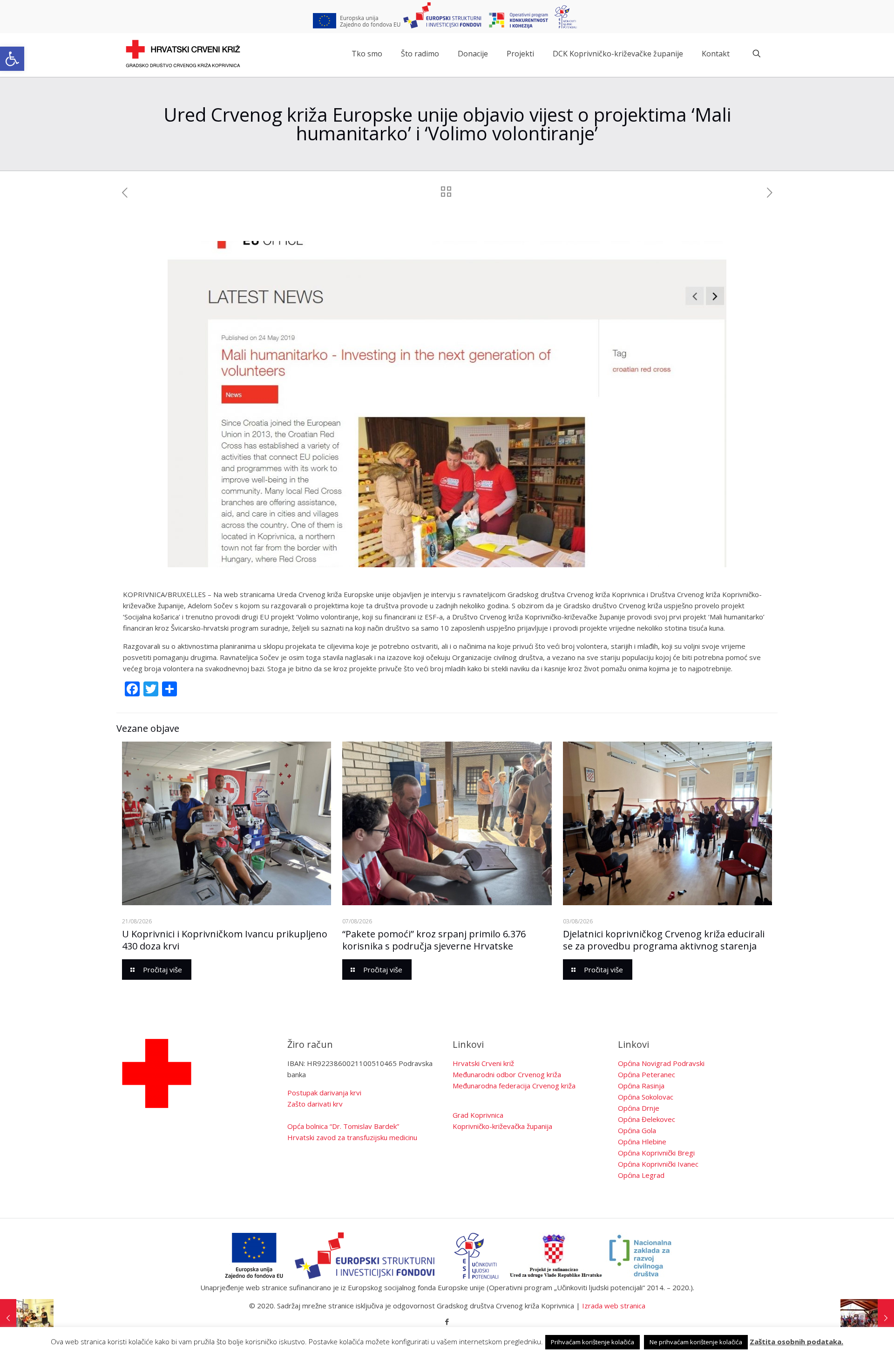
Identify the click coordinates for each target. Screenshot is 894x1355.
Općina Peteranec (646, 1074)
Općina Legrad (641, 1175)
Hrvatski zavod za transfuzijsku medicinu (352, 1137)
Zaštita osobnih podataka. (796, 1341)
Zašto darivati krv (315, 1103)
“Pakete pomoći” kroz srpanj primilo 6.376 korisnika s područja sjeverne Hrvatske (434, 940)
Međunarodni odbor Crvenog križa (507, 1074)
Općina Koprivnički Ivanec (658, 1164)
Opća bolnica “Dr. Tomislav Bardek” (343, 1126)
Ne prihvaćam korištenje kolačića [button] (696, 1342)
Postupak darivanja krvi (324, 1092)
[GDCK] (183, 53)
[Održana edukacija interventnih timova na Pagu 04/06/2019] (867, 1317)
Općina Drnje (638, 1108)
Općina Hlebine (642, 1141)
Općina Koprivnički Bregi (656, 1152)
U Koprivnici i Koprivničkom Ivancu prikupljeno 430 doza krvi (224, 940)
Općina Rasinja (641, 1085)
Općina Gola (637, 1130)
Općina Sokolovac (645, 1096)
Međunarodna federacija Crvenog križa (514, 1085)
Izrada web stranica (613, 1305)
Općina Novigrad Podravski (661, 1063)
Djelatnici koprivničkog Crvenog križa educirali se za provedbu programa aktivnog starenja (664, 940)
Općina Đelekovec (646, 1119)
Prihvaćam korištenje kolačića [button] (592, 1342)
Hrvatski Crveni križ (483, 1063)
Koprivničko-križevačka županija (502, 1126)
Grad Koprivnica (478, 1115)
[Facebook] (447, 1321)
